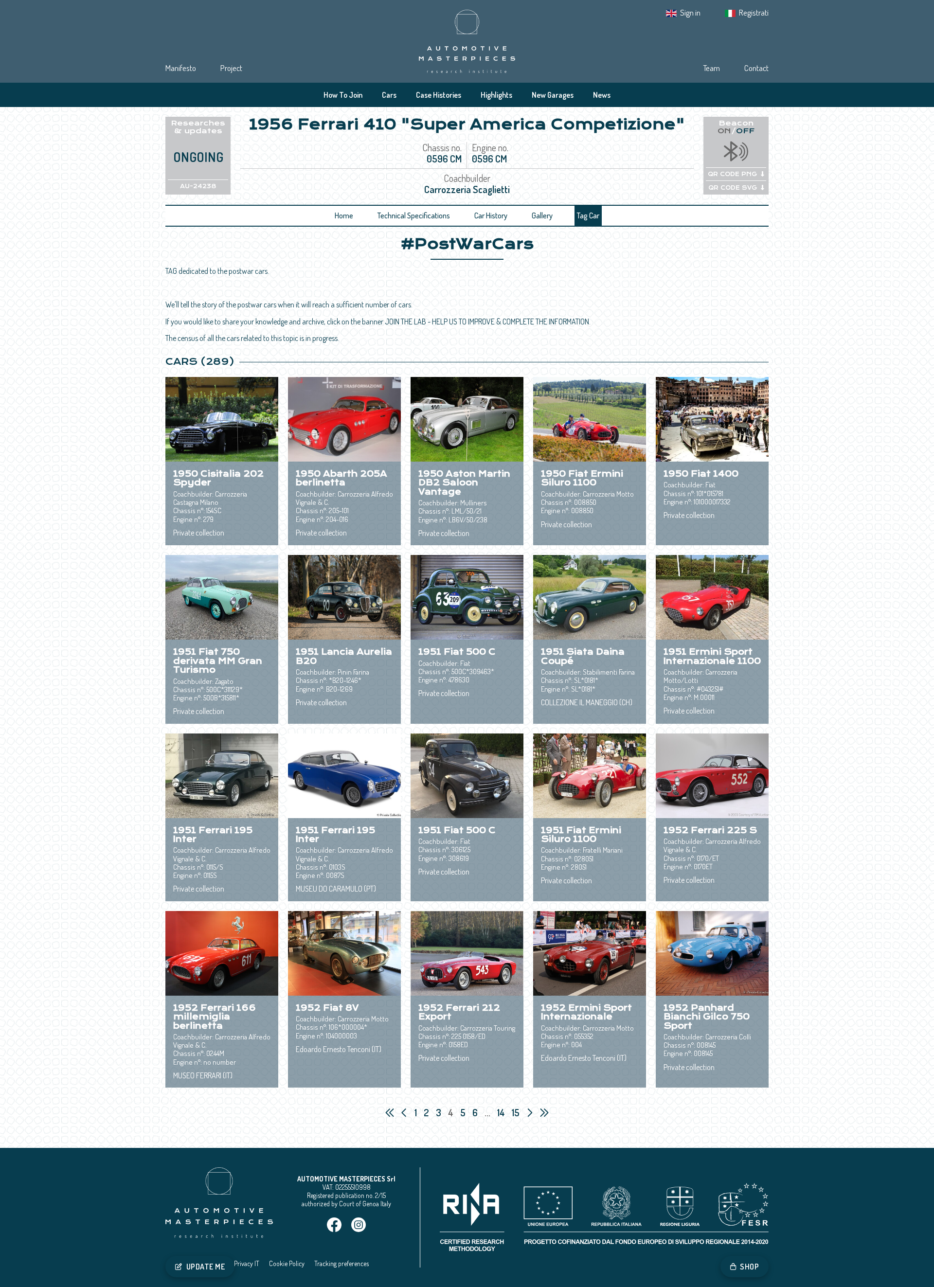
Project (231, 68)
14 (502, 1112)
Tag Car (588, 215)
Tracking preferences (341, 1263)
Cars (389, 95)
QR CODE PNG (732, 174)
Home (344, 215)
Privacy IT (246, 1263)
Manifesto (180, 68)
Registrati (754, 12)
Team (711, 68)
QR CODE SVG (732, 187)
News (602, 95)
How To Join (342, 95)
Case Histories (438, 95)
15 (516, 1112)
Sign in (690, 12)
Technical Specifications (413, 215)
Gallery (542, 215)
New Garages (553, 95)
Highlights (496, 95)
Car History (490, 215)
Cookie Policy (287, 1263)
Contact (756, 68)
